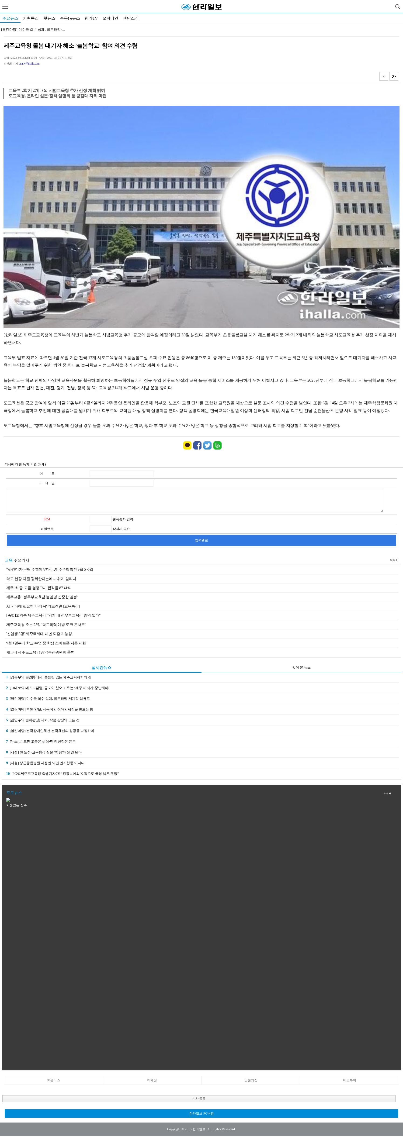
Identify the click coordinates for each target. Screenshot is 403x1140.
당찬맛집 (250, 1080)
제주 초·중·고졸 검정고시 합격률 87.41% (38, 588)
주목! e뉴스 (70, 18)
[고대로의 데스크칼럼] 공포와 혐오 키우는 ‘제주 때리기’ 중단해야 (57, 688)
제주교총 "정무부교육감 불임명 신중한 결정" (42, 597)
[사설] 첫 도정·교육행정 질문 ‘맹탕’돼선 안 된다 (44, 752)
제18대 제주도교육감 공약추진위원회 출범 (40, 652)
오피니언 (110, 18)
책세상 (152, 1080)
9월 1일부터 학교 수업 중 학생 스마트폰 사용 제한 (46, 643)
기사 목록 (198, 1098)
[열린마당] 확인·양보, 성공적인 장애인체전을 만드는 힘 (49, 709)
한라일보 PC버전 (201, 1113)
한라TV (91, 18)
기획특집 (31, 18)
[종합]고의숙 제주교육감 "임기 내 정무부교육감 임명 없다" (53, 615)
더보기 (394, 560)
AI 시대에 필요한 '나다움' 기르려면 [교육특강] (43, 606)
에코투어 (349, 1080)
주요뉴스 (10, 18)
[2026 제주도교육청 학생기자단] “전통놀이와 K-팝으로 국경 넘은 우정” (62, 774)
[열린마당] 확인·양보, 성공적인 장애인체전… (36, 29)
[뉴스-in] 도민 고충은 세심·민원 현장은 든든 (41, 741)
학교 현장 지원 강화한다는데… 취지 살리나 (41, 579)
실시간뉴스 (101, 667)
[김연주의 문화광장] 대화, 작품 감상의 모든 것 (42, 720)
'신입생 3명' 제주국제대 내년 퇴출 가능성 (39, 634)
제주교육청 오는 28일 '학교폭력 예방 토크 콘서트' (46, 625)
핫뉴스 (49, 18)
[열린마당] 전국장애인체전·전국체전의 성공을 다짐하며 (50, 731)
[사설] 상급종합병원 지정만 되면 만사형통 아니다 (45, 763)
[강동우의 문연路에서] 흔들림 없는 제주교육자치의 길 (48, 677)
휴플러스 (53, 1080)
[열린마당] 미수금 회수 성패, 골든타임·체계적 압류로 (48, 698)
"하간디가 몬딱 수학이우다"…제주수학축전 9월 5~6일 (49, 569)
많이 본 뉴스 (301, 667)
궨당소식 (131, 18)
